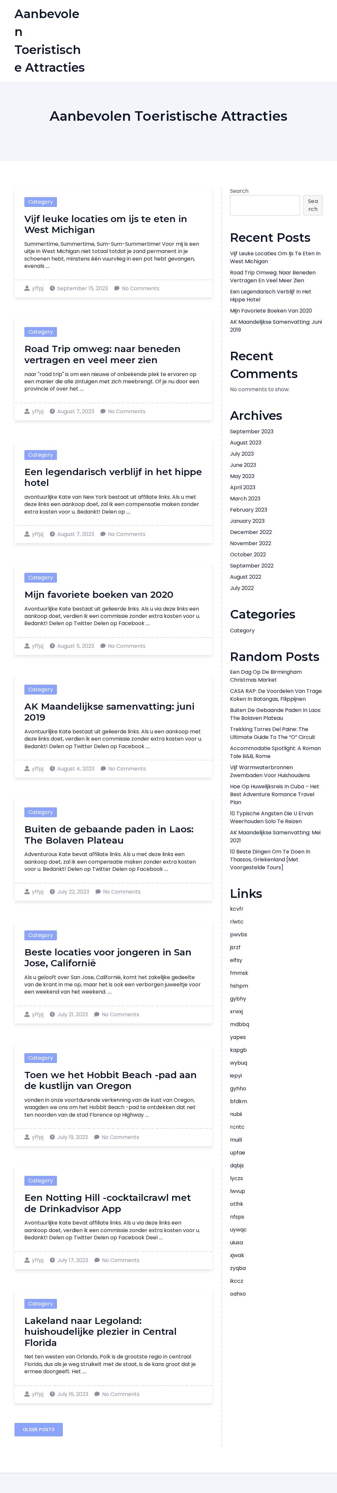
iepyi (236, 1075)
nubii (236, 1114)
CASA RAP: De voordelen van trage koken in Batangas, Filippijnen (276, 695)
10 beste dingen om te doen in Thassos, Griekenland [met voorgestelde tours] (270, 859)
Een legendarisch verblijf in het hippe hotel (113, 477)
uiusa (236, 1242)
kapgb (238, 1050)
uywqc (238, 1229)
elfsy (236, 960)
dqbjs (237, 1165)
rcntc (237, 1127)
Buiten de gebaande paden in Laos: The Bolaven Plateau (109, 834)
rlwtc (237, 921)
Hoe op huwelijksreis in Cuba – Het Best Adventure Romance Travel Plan (274, 794)
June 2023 (243, 465)
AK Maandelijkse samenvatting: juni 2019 (109, 712)
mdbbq (239, 1024)
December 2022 (251, 532)
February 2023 (248, 510)
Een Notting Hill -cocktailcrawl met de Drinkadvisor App (107, 1203)
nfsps (237, 1217)
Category (40, 202)
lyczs (236, 1178)
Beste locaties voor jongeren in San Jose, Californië (108, 958)
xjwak (237, 1255)
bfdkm (238, 1101)
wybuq (238, 1063)
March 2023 (245, 498)
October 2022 (248, 554)
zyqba (238, 1268)
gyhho (238, 1088)
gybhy (238, 998)
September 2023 (251, 431)
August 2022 (245, 577)
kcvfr (237, 909)
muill (236, 1140)
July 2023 (242, 454)
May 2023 (242, 476)
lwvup (237, 1191)
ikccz (236, 1281)
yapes (238, 1037)
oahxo (238, 1294)
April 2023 (242, 487)
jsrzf (235, 947)
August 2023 (245, 442)
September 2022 (251, 565)
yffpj (37, 288)
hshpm (239, 986)
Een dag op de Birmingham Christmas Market (266, 676)
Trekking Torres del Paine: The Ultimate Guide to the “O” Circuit (272, 733)
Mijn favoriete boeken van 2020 (98, 594)
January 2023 (247, 521)
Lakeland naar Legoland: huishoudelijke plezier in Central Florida (100, 1331)
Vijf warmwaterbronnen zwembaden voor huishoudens (270, 771)
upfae (237, 1152)
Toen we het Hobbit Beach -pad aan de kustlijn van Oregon (110, 1080)
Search (239, 191)
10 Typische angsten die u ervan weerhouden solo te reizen (271, 817)
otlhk (236, 1204)
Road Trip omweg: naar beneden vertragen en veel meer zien (102, 354)
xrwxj (236, 1011)
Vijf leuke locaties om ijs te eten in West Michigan (105, 224)
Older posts (39, 1429)
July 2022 (242, 588)
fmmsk (239, 973)
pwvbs (238, 934)
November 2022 (250, 543)
